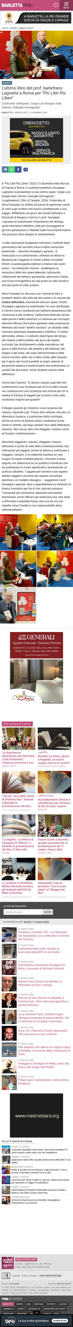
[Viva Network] (12, 1299)
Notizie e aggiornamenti (21, 28)
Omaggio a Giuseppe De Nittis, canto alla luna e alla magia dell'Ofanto (43, 1065)
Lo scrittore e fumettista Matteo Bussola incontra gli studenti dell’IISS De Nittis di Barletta (17, 888)
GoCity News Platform (50, 1276)
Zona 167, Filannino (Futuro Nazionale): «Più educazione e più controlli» (43, 1032)
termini (27, 921)
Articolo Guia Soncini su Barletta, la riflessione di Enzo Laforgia (40, 983)
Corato (21, 1309)
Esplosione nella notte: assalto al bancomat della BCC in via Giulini (39, 950)
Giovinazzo (34, 1309)
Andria (19, 1304)
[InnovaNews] (6, 1278)
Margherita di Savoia (54, 1309)
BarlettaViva (20, 5)
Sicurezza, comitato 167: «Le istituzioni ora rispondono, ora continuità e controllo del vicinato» (43, 936)
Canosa (63, 1304)
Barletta (8, 1304)
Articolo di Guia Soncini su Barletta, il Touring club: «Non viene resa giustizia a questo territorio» (43, 1001)
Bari (29, 1304)
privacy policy (42, 921)
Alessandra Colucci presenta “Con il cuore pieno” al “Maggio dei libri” (52, 888)
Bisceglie (39, 1304)
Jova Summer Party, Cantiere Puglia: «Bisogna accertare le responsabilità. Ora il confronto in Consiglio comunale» (43, 1018)
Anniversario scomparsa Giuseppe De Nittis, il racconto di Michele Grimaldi (41, 966)
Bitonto (51, 1304)
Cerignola (8, 1309)
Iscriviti (47, 912)
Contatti (16, 1275)
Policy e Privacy (29, 1275)
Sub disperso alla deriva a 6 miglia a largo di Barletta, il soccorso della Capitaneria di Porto (44, 1050)
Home (5, 28)
